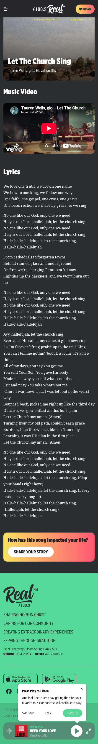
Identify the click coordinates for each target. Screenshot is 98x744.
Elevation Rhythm (49, 70)
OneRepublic (38, 735)
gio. (31, 70)
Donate (86, 9)
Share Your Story (31, 552)
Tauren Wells (17, 70)
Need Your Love (43, 731)
